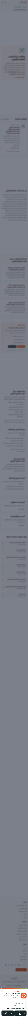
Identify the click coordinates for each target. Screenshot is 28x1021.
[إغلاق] (2, 991)
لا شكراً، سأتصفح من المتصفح (21, 1018)
